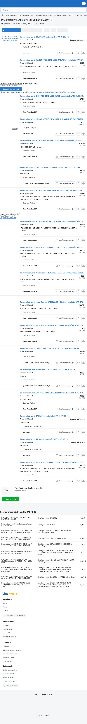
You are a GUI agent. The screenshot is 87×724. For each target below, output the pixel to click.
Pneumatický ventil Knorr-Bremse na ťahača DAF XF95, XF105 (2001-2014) (16, 552)
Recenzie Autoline (9, 657)
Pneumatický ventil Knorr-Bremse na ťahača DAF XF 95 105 (16, 525)
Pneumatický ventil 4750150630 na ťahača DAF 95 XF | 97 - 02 (44, 416)
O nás (5, 603)
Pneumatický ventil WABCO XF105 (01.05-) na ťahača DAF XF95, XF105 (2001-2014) (16, 531)
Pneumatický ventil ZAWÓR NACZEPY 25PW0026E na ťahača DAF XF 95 (49, 348)
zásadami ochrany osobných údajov (42, 92)
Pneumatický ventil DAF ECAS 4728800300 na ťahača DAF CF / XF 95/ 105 (50, 167)
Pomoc (5, 607)
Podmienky (6, 646)
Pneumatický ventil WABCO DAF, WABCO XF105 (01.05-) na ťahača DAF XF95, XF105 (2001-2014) (16, 569)
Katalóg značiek (8, 661)
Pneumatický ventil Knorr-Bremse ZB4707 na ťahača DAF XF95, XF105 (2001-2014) (53, 273)
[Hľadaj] (84, 10)
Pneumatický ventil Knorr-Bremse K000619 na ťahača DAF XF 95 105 (48, 370)
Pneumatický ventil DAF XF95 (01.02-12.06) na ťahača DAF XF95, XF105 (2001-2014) (16, 538)
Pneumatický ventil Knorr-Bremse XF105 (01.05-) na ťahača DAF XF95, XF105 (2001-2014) (16, 561)
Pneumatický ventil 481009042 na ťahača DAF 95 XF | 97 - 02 (44, 439)
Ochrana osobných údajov (12, 650)
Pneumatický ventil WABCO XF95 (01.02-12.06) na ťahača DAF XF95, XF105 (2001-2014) (16, 584)
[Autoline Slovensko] (14, 3)
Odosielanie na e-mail (11, 89)
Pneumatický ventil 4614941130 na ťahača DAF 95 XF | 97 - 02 (44, 37)
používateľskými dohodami (65, 92)
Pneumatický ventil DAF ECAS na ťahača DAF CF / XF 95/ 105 (15, 518)
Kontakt (5, 611)
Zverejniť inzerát (10, 499)
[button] (84, 3)
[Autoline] (2, 15)
